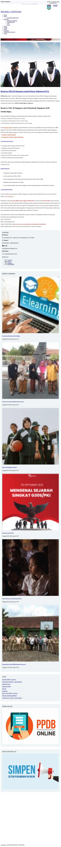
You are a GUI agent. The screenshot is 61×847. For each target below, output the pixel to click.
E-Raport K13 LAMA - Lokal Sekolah (12, 698)
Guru (8, 23)
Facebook (9, 260)
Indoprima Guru (6, 684)
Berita (5, 26)
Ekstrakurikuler (11, 22)
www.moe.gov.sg (9, 196)
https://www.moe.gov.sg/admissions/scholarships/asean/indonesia (29, 224)
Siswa (8, 25)
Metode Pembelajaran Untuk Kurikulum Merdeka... (30, 3)
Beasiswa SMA (8, 127)
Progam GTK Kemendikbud (9, 695)
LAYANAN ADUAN (9, 32)
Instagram (9, 263)
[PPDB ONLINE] (30, 743)
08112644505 (10, 264)
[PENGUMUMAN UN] (30, 789)
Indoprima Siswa (6, 686)
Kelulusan (6, 30)
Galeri (5, 29)
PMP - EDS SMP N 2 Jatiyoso (10, 693)
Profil (5, 16)
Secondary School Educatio (9, 134)
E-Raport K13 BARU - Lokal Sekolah (12, 681)
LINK (5, 33)
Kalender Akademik (12, 20)
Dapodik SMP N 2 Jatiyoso (9, 679)
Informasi (6, 19)
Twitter (9, 261)
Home (5, 15)
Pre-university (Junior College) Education (12, 137)
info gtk (4, 688)
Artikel (5, 28)
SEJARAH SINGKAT (13, 18)
